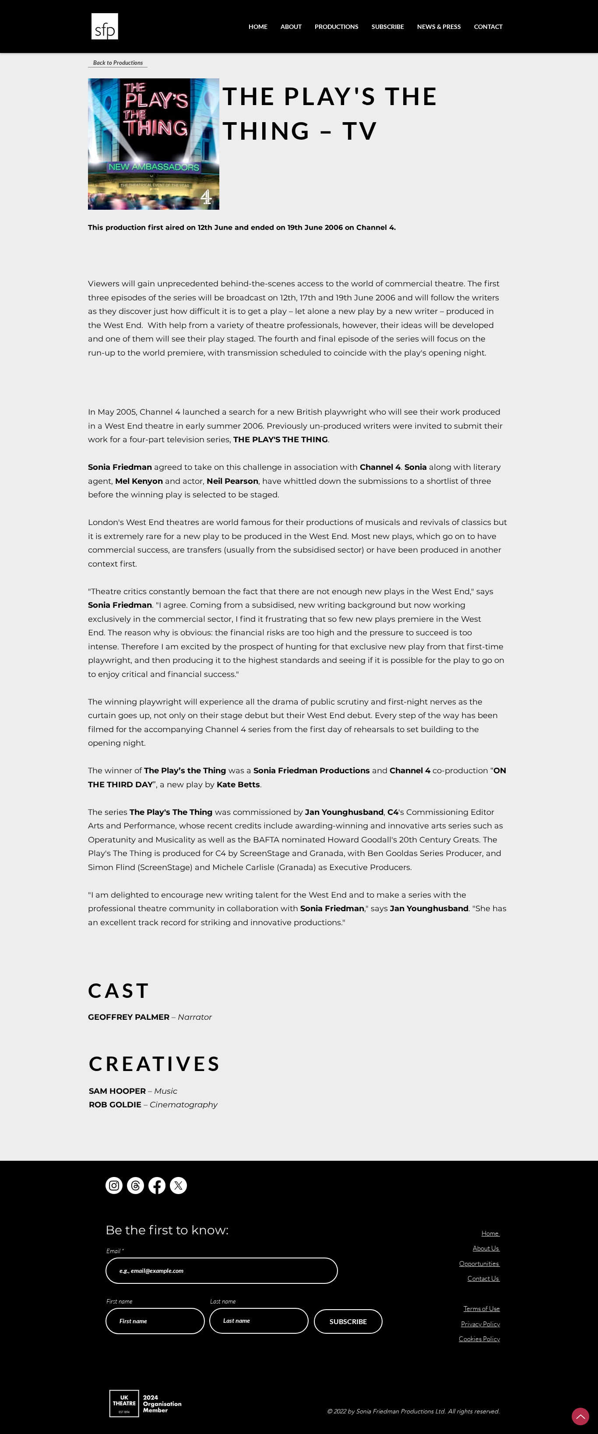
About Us (486, 1248)
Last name (223, 1301)
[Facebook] (156, 1185)
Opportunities (479, 1263)
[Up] (580, 1416)
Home (490, 1233)
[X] (178, 1185)
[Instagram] (114, 1185)
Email (113, 1251)
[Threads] (135, 1185)
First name (119, 1301)
